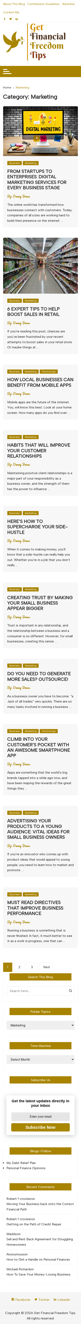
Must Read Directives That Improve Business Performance (35, 908)
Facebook (22, 1300)
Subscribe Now (40, 1127)
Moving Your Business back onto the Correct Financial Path (40, 1206)
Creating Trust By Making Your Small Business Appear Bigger (40, 603)
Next (46, 967)
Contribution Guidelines (43, 4)
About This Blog (14, 4)
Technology (49, 371)
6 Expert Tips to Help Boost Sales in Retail (33, 311)
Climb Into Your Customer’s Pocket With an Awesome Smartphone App (38, 747)
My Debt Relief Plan (21, 1163)
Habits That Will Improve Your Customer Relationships (38, 450)
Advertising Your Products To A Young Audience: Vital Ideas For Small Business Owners (38, 829)
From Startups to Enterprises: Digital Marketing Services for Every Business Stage (36, 179)
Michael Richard (18, 1269)
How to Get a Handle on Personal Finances (38, 1259)
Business (14, 163)
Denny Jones (21, 196)
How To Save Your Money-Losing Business (38, 1274)
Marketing (31, 163)
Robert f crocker (18, 1199)
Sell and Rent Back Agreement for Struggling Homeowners (39, 1241)
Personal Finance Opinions (25, 1168)
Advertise (68, 4)
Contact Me (11, 12)
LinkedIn (63, 1300)
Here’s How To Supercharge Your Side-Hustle (37, 526)
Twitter (43, 1300)
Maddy (11, 1234)
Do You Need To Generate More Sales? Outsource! (39, 676)
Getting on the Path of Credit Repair (33, 1224)
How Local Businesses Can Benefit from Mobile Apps (40, 382)
